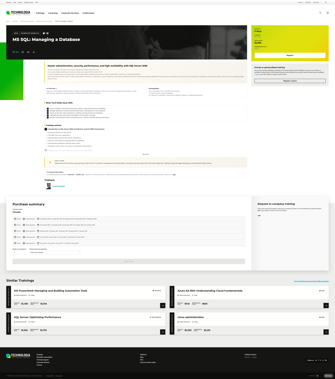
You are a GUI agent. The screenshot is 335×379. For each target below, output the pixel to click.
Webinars (9, 2)
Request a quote (290, 81)
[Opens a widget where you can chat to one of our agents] (328, 376)
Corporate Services (43, 362)
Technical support (43, 360)
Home (8, 21)
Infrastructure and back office (44, 21)
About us (300, 2)
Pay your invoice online (148, 362)
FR (326, 2)
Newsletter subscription (44, 357)
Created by (312, 375)
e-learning (53, 13)
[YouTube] (28, 52)
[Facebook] (23, 52)
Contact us (308, 2)
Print (17, 52)
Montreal (247, 357)
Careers (39, 365)
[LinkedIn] (34, 52)
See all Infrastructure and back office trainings (311, 281)
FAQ (36, 2)
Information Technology (27, 21)
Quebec (254, 357)
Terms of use (59, 375)
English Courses (28, 2)
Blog (15, 2)
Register (290, 55)
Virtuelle (17, 212)
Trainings (15, 21)
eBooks (20, 2)
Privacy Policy (50, 375)
